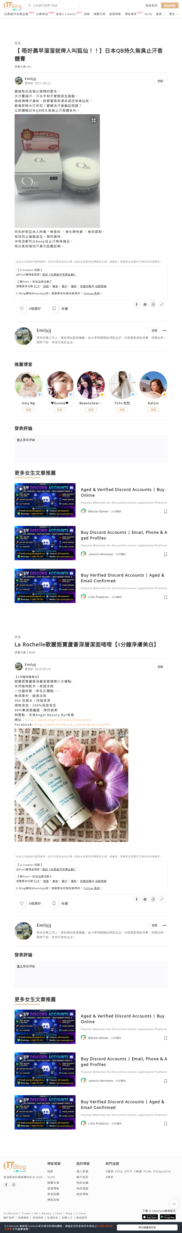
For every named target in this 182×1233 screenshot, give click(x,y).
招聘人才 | (69, 1217)
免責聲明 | (25, 1217)
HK (38, 1213)
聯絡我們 (82, 1217)
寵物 (74, 286)
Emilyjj (30, 78)
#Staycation (162, 1171)
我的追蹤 (82, 1188)
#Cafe (147, 1171)
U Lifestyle (13, 1213)
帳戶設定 (82, 1177)
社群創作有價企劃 (16, 14)
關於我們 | (11, 1217)
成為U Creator (66, 14)
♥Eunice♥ (60, 403)
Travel (28, 1213)
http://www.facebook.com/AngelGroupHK (72, 724)
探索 (87, 14)
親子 (64, 286)
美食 (159, 14)
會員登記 (151, 5)
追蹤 (160, 81)
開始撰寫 (170, 5)
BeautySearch (91, 403)
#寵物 (110, 1171)
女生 (18, 43)
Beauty (48, 1213)
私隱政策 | (54, 1217)
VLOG (148, 14)
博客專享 (131, 14)
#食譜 (138, 1171)
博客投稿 (53, 1199)
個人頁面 (82, 1171)
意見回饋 (53, 1194)
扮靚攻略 (86, 286)
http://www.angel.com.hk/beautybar (58, 719)
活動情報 (100, 286)
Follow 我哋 (92, 293)
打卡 (37, 286)
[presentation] (14, 386)
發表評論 (26, 440)
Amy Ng (28, 403)
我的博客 (82, 1194)
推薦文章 (99, 14)
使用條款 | (40, 1217)
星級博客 (115, 14)
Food (60, 1213)
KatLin (153, 403)
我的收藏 (82, 1182)
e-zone (81, 1213)
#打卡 (128, 1171)
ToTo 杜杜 (122, 403)
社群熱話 (42, 14)
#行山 (119, 1171)
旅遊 (46, 286)
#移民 (110, 1177)
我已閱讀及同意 (147, 1227)
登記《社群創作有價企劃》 (59, 274)
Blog (71, 1213)
